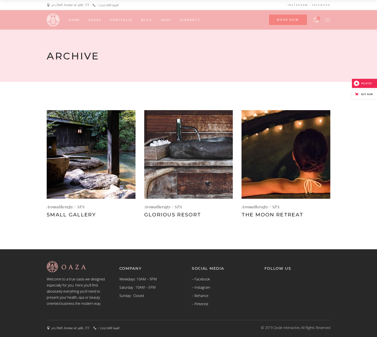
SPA (81, 206)
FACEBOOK (321, 5)
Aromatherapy (60, 206)
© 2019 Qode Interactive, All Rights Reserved (295, 327)
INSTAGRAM (298, 5)
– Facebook (201, 279)
